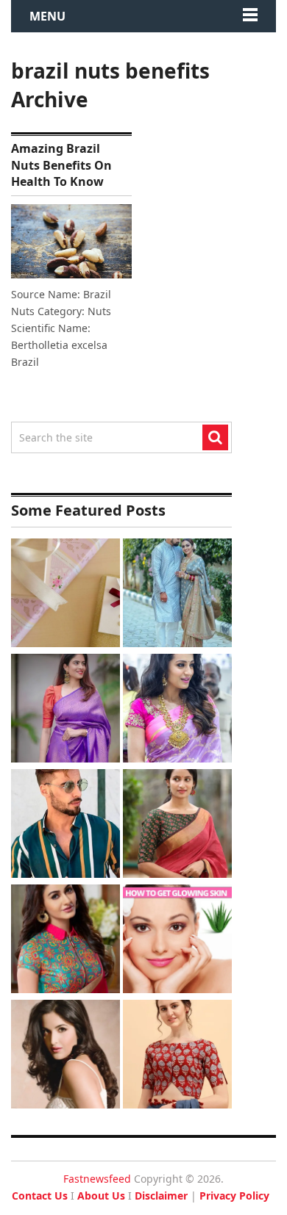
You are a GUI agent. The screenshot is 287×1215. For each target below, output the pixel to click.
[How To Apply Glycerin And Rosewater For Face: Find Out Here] (177, 940)
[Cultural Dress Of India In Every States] (177, 594)
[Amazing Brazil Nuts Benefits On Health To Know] (71, 241)
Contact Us (40, 1196)
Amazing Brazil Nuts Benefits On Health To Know (61, 165)
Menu (47, 16)
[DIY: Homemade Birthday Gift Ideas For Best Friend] (65, 594)
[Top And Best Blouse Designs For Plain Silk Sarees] (65, 710)
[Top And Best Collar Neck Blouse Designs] (65, 940)
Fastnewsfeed (97, 1179)
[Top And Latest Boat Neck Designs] (177, 825)
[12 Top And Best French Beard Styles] (65, 825)
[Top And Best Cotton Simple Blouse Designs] (177, 1056)
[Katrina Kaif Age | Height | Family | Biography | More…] (65, 1056)
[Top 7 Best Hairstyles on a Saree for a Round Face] (177, 710)
